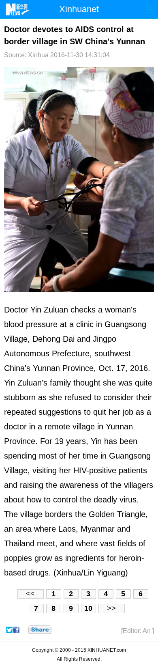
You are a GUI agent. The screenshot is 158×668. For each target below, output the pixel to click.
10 (88, 608)
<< (30, 594)
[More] (39, 629)
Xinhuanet (79, 9)
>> (111, 608)
